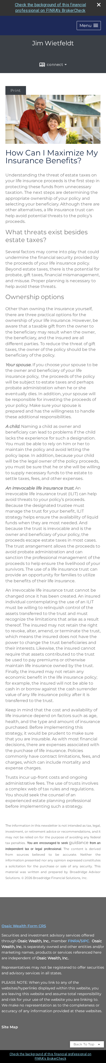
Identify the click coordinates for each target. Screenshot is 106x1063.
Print (16, 90)
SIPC (85, 941)
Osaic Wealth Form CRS (24, 926)
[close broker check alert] (99, 5)
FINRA (73, 941)
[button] (89, 25)
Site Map (10, 1027)
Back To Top (84, 1044)
